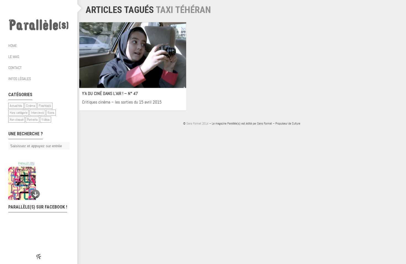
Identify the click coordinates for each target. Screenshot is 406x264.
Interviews (37, 112)
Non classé (16, 119)
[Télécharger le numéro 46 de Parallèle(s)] (36, 181)
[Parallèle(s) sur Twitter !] (33, 8)
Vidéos (45, 119)
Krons (51, 112)
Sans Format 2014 (197, 123)
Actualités (16, 106)
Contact (15, 67)
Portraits (32, 119)
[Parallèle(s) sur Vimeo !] (44, 8)
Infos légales (19, 78)
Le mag (13, 56)
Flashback (45, 106)
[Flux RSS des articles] (55, 8)
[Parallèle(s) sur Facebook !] (22, 8)
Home (12, 45)
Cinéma (30, 106)
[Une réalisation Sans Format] (38, 256)
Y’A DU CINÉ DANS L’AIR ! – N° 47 (110, 93)
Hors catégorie (18, 112)
